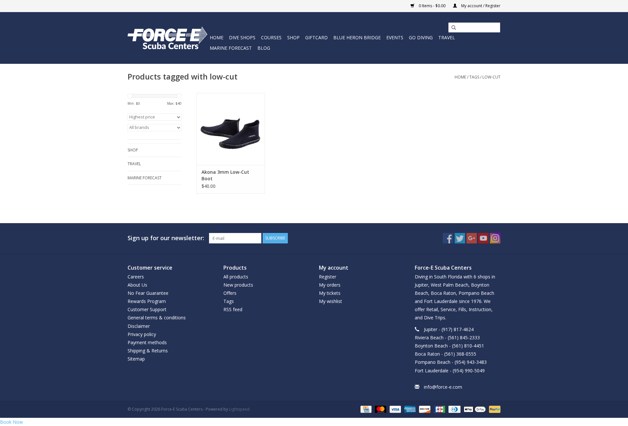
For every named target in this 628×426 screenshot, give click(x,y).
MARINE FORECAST (231, 48)
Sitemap (136, 359)
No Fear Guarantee (148, 293)
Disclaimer (139, 326)
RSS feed (232, 309)
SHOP (293, 37)
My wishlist (330, 301)
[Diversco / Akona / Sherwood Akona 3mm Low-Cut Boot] (230, 129)
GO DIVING (421, 37)
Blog (263, 48)
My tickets (329, 293)
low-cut (491, 77)
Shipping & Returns (148, 350)
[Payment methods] (365, 409)
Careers (136, 277)
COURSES (271, 37)
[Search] (451, 27)
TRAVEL (446, 37)
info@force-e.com (443, 387)
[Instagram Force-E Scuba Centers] (495, 238)
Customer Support (147, 309)
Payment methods (147, 342)
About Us (137, 285)
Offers (229, 293)
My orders (329, 285)
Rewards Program (147, 301)
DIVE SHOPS (242, 37)
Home (216, 37)
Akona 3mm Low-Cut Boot (225, 175)
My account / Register (480, 6)
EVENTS (394, 37)
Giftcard (316, 37)
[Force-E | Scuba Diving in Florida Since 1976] (168, 38)
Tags (474, 77)
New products (238, 285)
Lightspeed (239, 409)
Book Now (11, 422)
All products (235, 277)
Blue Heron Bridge (357, 37)
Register (327, 277)
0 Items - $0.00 (432, 6)
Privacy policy (142, 334)
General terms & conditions (157, 317)
